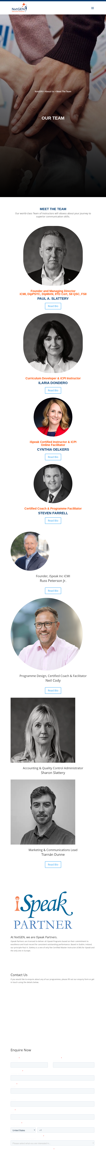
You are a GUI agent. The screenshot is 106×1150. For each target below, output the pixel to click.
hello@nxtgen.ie (31, 997)
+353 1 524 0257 (30, 1007)
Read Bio (53, 306)
